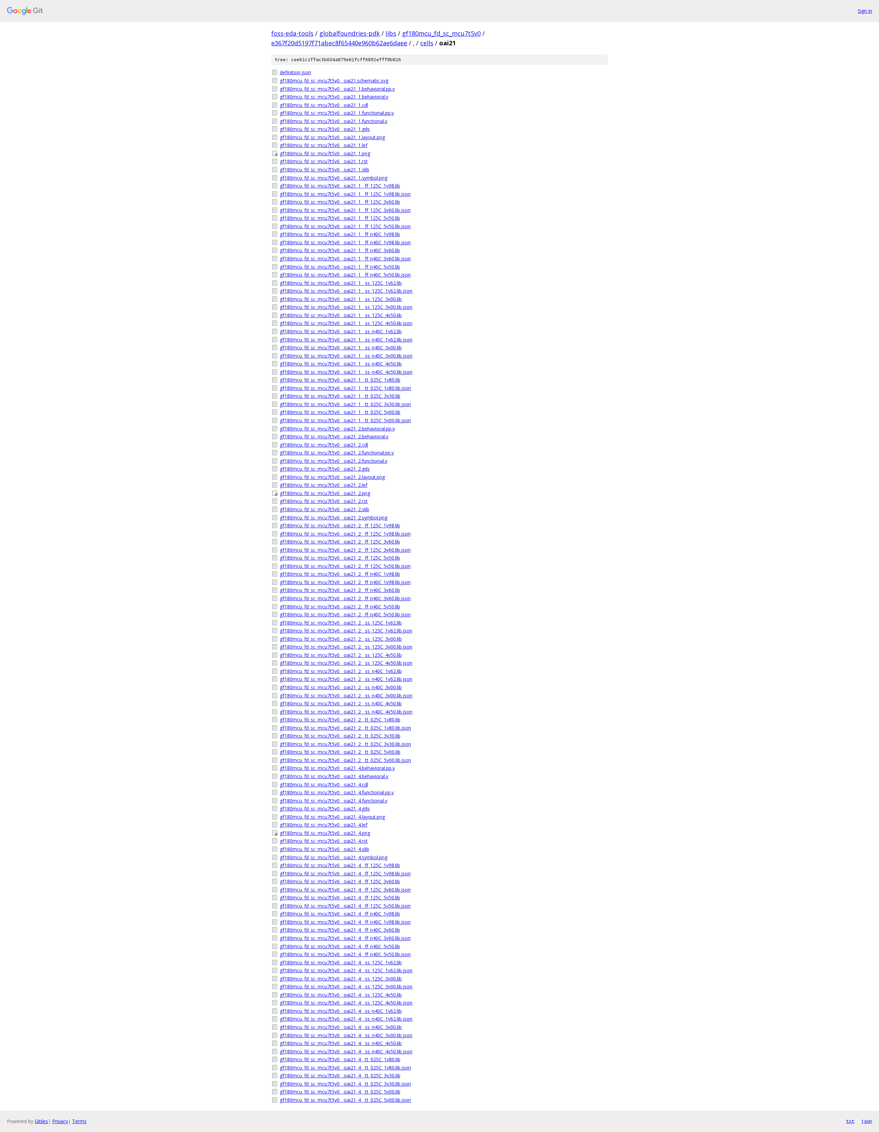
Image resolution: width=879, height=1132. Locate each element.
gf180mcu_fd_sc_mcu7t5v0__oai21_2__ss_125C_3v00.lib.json (346, 646)
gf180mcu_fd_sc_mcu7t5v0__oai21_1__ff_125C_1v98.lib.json (345, 194)
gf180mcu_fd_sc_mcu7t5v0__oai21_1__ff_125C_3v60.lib (340, 202)
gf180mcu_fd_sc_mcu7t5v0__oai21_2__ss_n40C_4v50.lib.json (346, 711)
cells (426, 43)
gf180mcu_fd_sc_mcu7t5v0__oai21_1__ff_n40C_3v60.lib (340, 250)
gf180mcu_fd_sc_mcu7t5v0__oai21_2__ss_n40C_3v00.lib (341, 687)
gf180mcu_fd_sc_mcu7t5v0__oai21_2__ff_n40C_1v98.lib (340, 574)
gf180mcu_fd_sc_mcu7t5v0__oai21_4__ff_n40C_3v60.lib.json (345, 938)
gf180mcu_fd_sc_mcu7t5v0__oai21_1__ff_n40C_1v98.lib (340, 234)
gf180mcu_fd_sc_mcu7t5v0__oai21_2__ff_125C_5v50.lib (340, 557)
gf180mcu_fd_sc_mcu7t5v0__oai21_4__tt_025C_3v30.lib (340, 1075)
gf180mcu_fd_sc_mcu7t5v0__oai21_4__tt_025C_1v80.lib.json (345, 1067)
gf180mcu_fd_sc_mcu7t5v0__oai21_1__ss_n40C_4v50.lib (341, 363)
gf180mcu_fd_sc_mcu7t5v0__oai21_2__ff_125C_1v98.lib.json (345, 533)
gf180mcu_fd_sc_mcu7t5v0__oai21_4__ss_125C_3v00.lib (341, 978)
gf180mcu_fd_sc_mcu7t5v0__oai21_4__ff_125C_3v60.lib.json (345, 889)
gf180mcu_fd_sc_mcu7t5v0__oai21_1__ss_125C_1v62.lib (341, 283)
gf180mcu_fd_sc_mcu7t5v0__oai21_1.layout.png (332, 137)
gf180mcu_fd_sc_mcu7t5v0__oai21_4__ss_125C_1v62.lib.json (346, 970)
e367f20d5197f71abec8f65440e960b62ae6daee (339, 43)
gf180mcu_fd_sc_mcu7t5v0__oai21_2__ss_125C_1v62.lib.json (346, 630)
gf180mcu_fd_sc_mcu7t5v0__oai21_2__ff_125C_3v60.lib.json (345, 550)
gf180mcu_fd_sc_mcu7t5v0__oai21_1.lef (323, 145)
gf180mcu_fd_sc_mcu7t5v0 (441, 33)
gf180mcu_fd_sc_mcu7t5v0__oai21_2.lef (323, 485)
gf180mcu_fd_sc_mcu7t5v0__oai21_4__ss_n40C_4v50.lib (341, 1043)
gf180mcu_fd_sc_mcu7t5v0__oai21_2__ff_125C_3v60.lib (340, 541)
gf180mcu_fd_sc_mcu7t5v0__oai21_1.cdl (324, 105)
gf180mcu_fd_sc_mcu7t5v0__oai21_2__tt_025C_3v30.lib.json (345, 744)
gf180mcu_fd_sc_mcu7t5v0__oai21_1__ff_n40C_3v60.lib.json (345, 258)
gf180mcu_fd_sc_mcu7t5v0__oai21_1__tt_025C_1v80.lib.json (345, 388)
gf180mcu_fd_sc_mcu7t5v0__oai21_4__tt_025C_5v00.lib (340, 1091)
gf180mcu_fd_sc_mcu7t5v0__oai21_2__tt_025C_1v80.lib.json (345, 728)
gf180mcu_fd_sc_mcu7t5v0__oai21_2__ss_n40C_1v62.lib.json (346, 679)
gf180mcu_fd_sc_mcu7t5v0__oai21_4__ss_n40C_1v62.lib (341, 1011)
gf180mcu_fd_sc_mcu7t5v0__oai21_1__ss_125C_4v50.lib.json (346, 323)
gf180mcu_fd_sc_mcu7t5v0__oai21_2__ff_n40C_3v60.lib (340, 590)
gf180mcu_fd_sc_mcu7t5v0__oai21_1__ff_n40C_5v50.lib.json (345, 274)
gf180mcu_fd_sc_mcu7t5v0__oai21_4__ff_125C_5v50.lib (340, 897)
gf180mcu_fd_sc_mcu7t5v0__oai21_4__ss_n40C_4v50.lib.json (346, 1051)
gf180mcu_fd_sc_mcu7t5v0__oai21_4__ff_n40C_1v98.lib (340, 913)
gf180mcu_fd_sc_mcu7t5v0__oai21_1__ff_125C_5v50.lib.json (345, 226)
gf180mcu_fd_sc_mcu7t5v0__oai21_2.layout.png (332, 477)
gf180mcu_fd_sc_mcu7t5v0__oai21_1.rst (324, 161)
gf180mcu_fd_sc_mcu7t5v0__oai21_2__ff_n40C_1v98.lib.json (345, 582)
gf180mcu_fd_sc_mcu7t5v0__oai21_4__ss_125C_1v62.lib (341, 962)
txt (850, 1121)
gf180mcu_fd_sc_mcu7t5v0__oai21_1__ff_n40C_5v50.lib (340, 267)
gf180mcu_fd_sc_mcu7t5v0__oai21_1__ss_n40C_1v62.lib (341, 331)
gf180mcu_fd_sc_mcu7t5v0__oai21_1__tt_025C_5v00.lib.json (345, 420)
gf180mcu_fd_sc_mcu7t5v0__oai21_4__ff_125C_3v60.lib (340, 881)
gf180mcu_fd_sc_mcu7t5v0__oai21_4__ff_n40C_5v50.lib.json (345, 954)
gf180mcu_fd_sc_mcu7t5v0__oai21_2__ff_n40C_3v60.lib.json (345, 598)
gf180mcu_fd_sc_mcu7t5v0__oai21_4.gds (325, 808)
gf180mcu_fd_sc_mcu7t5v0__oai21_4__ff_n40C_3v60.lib (340, 930)
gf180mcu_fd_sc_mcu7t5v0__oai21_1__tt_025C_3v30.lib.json (345, 404)
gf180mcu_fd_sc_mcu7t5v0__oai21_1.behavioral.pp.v (337, 89)
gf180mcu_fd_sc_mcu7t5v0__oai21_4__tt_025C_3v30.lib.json (345, 1083)
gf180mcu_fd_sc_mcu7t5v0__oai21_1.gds (325, 129)
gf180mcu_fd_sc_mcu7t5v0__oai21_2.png (325, 493)
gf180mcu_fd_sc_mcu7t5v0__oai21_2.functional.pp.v (337, 452)
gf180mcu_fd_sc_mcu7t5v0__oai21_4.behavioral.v (334, 776)
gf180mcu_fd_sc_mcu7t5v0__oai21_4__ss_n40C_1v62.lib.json (346, 1019)
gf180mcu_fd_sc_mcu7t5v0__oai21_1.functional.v (333, 121)
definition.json (295, 72)
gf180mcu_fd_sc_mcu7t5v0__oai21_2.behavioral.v (334, 436)
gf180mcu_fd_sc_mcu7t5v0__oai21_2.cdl (324, 444)
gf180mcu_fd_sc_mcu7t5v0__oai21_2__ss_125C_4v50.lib (341, 655)
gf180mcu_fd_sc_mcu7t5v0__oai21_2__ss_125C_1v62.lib (341, 622)
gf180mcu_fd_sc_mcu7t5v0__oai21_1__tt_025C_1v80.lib (340, 380)
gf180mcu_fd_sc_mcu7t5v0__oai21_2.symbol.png (333, 517)
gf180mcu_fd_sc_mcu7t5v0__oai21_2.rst (324, 501)
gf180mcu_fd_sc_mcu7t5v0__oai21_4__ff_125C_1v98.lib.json (345, 873)
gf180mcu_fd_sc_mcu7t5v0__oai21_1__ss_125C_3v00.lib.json (346, 307)
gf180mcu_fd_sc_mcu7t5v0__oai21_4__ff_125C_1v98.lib (340, 865)
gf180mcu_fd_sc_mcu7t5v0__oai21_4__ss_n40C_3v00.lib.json (346, 1035)
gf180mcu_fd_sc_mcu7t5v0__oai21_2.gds (325, 469)
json (866, 1121)
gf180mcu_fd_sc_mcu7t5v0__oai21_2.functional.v (333, 461)
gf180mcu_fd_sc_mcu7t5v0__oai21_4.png (325, 833)
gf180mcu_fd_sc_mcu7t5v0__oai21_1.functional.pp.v (337, 113)
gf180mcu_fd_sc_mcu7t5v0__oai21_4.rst (324, 841)
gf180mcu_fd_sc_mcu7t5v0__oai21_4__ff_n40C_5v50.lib (340, 946)
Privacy (60, 1121)
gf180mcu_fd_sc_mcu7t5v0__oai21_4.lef (323, 824)
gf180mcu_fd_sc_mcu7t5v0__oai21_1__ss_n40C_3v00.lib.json (346, 355)
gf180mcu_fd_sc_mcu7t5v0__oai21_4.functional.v (333, 800)
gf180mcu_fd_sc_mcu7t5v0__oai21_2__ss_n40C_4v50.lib (341, 703)
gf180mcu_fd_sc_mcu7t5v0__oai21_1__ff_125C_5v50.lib (340, 218)
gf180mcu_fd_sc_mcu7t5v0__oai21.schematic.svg (334, 80)
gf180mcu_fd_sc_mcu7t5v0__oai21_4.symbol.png (333, 857)
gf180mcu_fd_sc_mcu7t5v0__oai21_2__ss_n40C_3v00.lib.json (346, 695)
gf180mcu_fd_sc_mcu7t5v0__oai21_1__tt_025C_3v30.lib (340, 396)
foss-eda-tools (292, 33)
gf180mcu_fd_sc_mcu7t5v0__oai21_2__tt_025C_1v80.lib (340, 719)
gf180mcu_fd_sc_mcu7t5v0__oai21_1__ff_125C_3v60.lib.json (345, 210)
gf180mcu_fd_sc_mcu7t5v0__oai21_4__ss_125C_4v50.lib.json (346, 1002)
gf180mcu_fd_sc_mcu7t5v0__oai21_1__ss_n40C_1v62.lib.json (346, 339)
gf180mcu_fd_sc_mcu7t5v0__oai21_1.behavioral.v (334, 96)
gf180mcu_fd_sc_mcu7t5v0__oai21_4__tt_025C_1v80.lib (340, 1059)
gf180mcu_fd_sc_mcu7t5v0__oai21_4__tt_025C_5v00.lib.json (345, 1100)
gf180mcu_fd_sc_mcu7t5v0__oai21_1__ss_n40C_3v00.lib (341, 347)
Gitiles (41, 1121)
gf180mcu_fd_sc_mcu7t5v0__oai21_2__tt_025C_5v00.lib (340, 752)
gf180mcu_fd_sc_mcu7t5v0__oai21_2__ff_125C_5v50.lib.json (345, 566)
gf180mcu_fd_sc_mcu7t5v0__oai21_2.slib (324, 509)
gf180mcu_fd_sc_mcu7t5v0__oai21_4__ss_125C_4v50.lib (341, 994)
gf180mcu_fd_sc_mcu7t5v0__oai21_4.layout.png (332, 817)
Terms (79, 1121)
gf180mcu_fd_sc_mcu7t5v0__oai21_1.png (325, 153)
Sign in (865, 11)
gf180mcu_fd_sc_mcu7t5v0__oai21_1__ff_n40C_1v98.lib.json (345, 242)
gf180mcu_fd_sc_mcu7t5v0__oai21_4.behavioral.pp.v (337, 768)
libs (391, 33)
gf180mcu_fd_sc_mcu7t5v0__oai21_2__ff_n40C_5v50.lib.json (345, 614)
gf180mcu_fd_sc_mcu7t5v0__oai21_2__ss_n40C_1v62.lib (341, 671)
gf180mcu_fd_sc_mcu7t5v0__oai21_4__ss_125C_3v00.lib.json (346, 986)
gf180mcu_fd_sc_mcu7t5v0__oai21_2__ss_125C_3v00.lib (341, 639)
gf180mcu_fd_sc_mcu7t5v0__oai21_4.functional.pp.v (337, 792)
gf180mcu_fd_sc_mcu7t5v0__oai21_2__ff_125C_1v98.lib (340, 525)
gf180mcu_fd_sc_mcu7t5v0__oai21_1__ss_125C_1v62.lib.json (346, 291)
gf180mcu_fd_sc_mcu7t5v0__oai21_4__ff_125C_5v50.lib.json (345, 906)
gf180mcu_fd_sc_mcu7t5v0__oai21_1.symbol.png (333, 178)
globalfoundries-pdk (349, 33)
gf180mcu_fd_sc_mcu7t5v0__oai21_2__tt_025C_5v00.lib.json (345, 760)
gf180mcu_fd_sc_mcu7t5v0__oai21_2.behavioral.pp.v (337, 428)
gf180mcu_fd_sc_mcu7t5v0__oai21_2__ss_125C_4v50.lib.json (346, 663)
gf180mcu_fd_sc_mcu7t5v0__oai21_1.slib (324, 169)
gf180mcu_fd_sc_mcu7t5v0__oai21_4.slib (324, 849)
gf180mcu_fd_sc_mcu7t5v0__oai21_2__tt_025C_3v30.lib (340, 735)
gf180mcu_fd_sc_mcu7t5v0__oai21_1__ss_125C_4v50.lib (341, 315)
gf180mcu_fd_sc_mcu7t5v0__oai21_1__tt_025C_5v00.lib (340, 412)
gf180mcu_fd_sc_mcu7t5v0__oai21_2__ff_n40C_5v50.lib (340, 606)
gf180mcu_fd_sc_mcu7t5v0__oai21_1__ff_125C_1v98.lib (340, 185)
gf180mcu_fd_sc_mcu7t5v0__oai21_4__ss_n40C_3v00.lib (341, 1027)
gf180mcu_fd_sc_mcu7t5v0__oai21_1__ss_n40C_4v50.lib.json (346, 372)
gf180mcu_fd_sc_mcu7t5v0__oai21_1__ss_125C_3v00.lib (341, 299)
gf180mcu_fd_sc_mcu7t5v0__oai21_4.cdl (324, 784)
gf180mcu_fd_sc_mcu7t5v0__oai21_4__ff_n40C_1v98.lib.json (345, 922)
